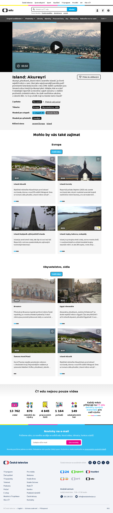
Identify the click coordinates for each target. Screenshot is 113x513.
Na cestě (37, 102)
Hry (67, 19)
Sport (49, 3)
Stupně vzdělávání (14, 19)
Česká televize (27, 3)
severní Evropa (38, 123)
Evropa (36, 107)
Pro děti (75, 3)
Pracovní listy (58, 19)
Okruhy (40, 19)
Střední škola (52, 113)
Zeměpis (36, 118)
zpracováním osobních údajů (95, 449)
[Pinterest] (108, 10)
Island (49, 123)
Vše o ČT (88, 3)
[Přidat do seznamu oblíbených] (52, 159)
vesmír (65, 13)
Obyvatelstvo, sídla (50, 107)
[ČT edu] (7, 11)
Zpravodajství (40, 3)
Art (81, 3)
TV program (66, 3)
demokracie (58, 13)
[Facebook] (103, 10)
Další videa (56, 152)
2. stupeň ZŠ (38, 113)
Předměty (29, 19)
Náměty (48, 19)
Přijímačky (74, 19)
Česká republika (47, 13)
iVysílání (56, 3)
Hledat (72, 9)
